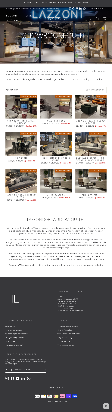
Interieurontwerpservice (68, 326)
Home (50, 27)
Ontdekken (12, 20)
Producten (12, 15)
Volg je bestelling (65, 337)
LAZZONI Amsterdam (66, 306)
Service (29, 15)
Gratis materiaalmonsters (69, 334)
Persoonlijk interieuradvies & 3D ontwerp (22, 8)
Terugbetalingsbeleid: (14, 337)
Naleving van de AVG (14, 345)
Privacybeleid (11, 341)
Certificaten (10, 326)
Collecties (59, 27)
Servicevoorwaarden (14, 330)
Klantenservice (64, 341)
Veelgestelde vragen (66, 345)
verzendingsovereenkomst (16, 334)
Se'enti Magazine (65, 330)
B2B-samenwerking (51, 8)
